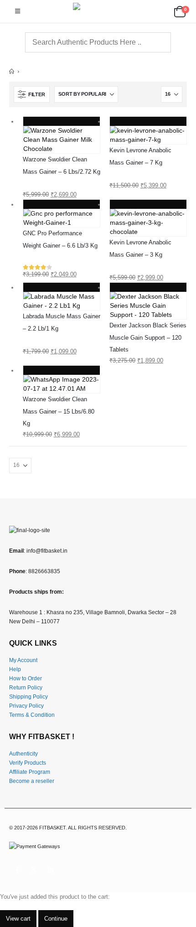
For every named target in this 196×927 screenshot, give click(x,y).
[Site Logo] (98, 11)
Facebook (17, 870)
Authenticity (23, 753)
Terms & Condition (32, 715)
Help (15, 669)
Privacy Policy (26, 706)
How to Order (25, 678)
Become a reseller (31, 781)
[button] (17, 11)
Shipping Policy (28, 696)
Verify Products (27, 763)
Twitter (34, 870)
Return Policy (25, 687)
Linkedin (50, 870)
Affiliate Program (29, 772)
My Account (23, 660)
